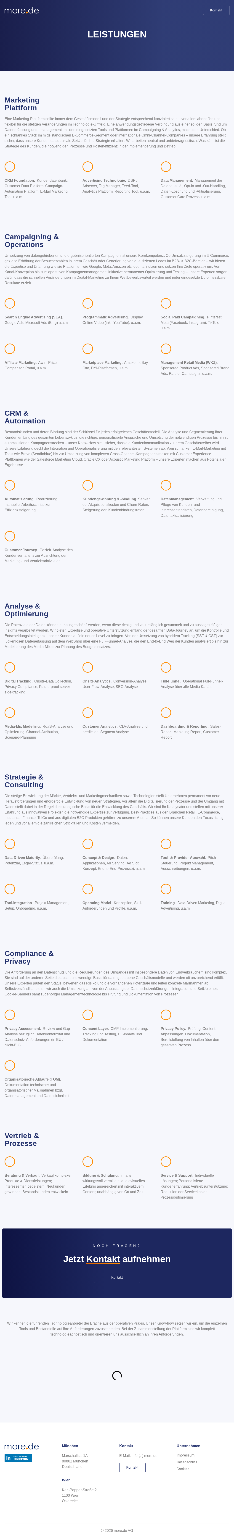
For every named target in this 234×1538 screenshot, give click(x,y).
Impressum (185, 1455)
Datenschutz (187, 1462)
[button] (195, 10)
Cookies (183, 1469)
